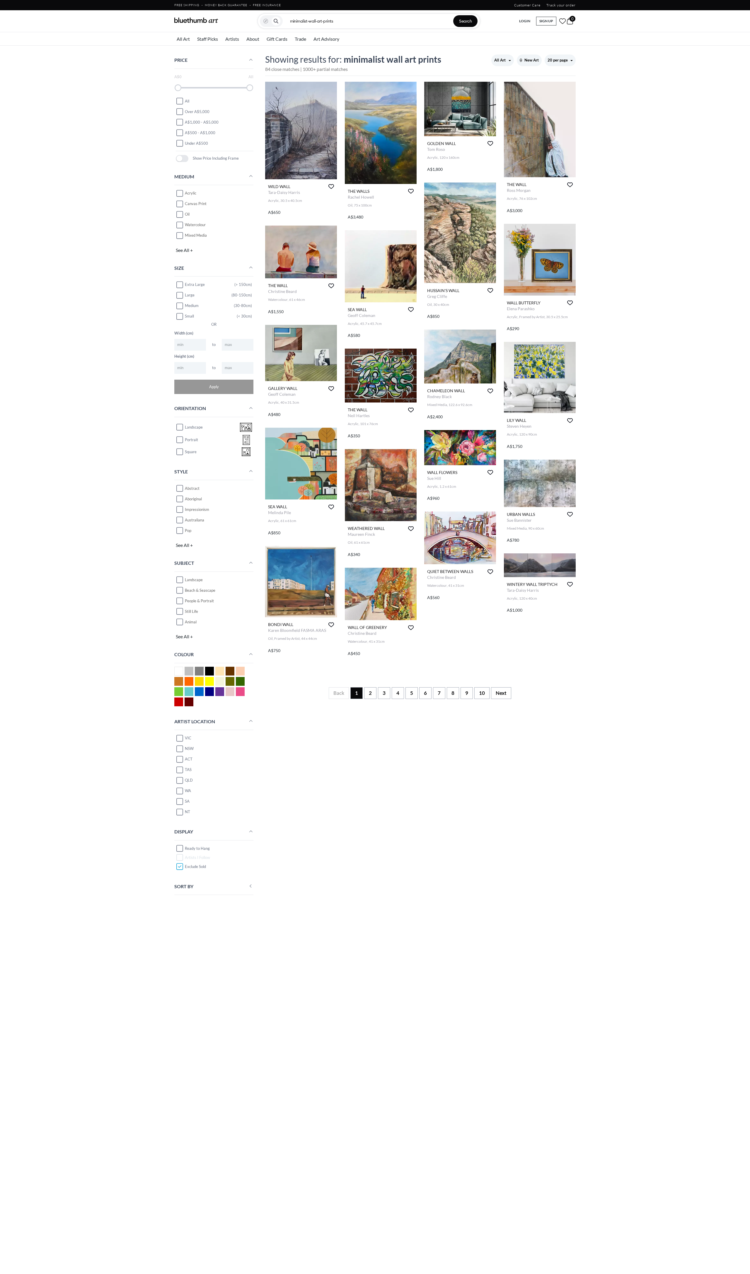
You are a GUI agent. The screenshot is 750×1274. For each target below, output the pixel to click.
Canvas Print (196, 203)
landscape (194, 427)
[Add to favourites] (331, 186)
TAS (188, 769)
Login (524, 21)
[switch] (182, 158)
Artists (232, 39)
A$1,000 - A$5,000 (202, 122)
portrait (191, 439)
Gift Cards (277, 39)
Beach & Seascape (200, 590)
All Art (183, 39)
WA (188, 790)
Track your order (561, 5)
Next (501, 693)
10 (482, 693)
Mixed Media (196, 235)
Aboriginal (193, 498)
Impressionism (197, 509)
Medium (192, 305)
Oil (187, 214)
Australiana (194, 519)
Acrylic (190, 193)
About (252, 39)
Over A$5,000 (197, 111)
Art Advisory (326, 39)
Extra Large (195, 284)
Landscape (194, 579)
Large (190, 295)
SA (187, 801)
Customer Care (527, 5)
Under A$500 (196, 143)
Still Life (191, 611)
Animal (191, 621)
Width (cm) (183, 332)
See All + (184, 250)
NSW (189, 748)
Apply (214, 386)
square (191, 451)
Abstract (192, 488)
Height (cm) (184, 356)
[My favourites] (562, 21)
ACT (188, 759)
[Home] (196, 20)
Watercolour (195, 224)
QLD (189, 780)
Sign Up (546, 21)
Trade (300, 39)
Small (189, 316)
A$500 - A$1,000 (200, 132)
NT (187, 811)
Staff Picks (207, 39)
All (187, 100)
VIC (188, 738)
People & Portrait (199, 600)
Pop (188, 530)
